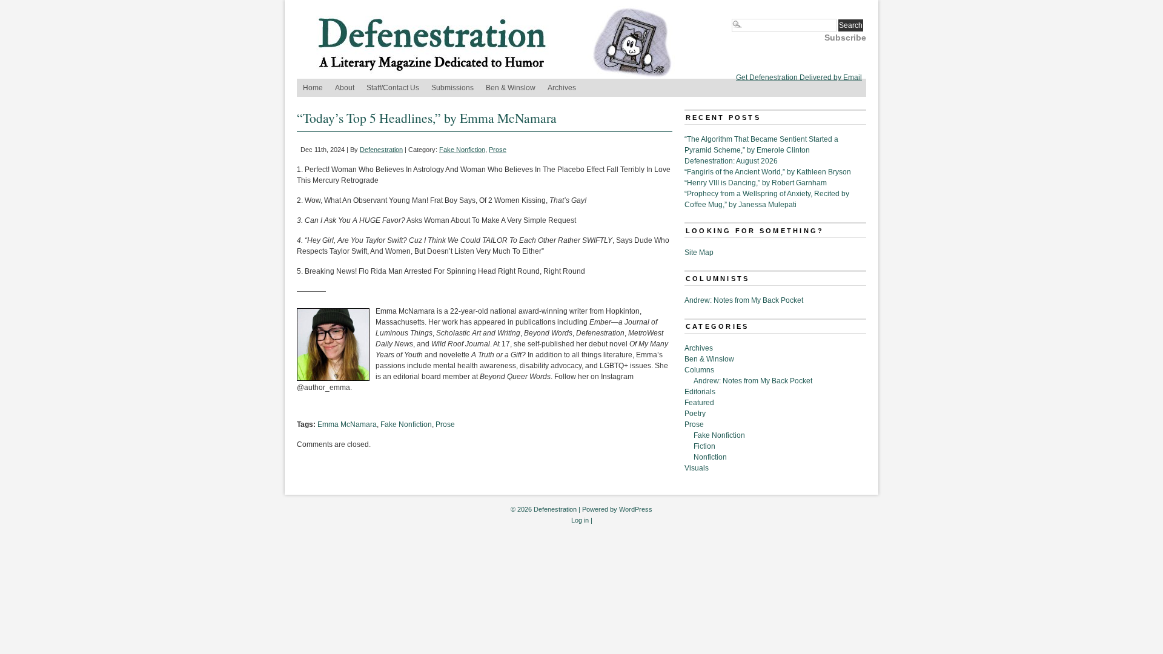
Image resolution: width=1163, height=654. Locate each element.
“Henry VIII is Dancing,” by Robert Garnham (755, 183)
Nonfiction (710, 457)
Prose (497, 149)
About (344, 88)
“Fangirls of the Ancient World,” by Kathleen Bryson (767, 172)
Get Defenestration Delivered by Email (799, 77)
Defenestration (381, 149)
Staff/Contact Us (392, 88)
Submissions (452, 88)
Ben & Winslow (510, 88)
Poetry (695, 413)
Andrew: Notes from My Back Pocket (743, 300)
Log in (580, 520)
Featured (699, 402)
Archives (562, 88)
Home (313, 88)
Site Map (699, 252)
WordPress (635, 509)
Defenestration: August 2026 (731, 161)
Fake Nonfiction (462, 149)
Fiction (704, 446)
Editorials (699, 392)
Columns (699, 370)
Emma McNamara (347, 424)
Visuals (696, 468)
